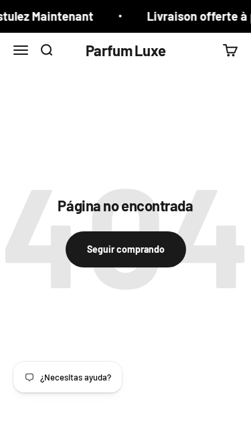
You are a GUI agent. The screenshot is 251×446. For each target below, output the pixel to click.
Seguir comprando (126, 249)
